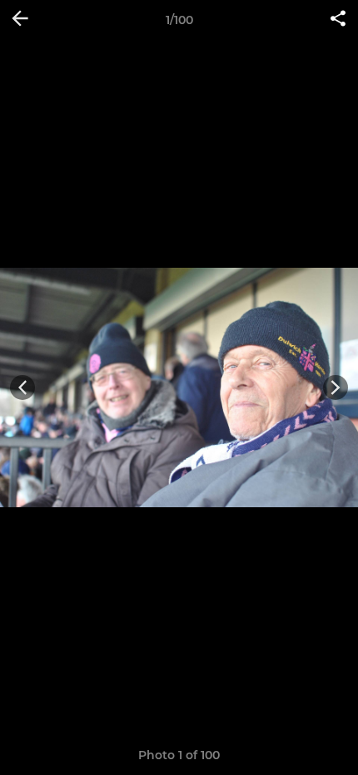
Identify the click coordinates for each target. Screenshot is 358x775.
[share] (338, 20)
